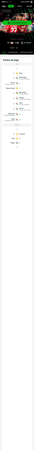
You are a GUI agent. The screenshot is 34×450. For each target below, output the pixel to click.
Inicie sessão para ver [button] (18, 23)
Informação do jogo (26, 52)
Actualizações (13, 52)
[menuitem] (12, 6)
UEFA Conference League (3, 6)
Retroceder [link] (7, 10)
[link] (11, 6)
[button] (29, 6)
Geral (4, 52)
